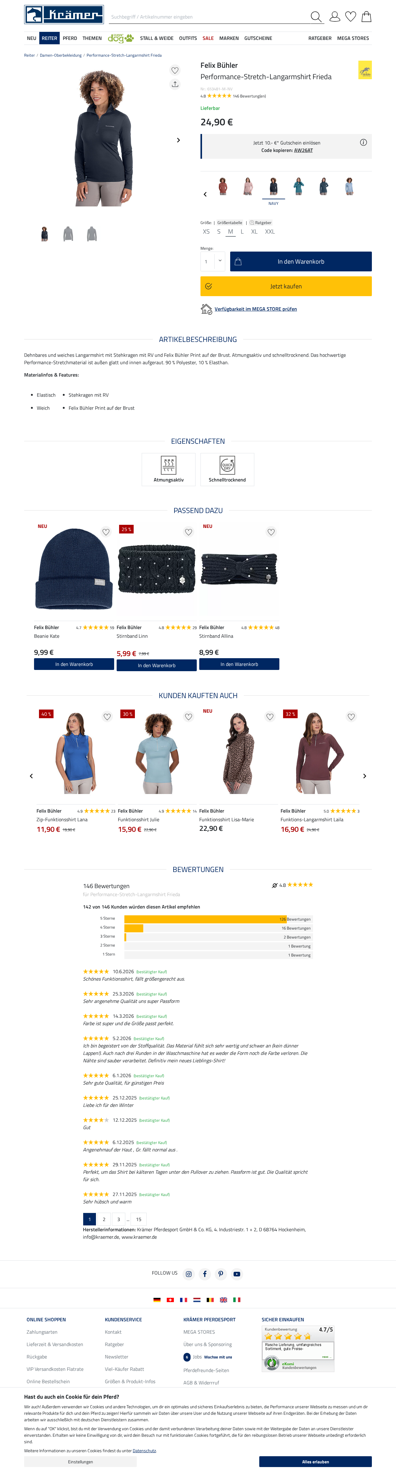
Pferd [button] (70, 38)
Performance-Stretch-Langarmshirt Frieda (124, 55)
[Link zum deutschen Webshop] (158, 1299)
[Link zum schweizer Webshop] (171, 1299)
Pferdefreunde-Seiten (206, 1370)
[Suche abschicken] (318, 17)
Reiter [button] (49, 38)
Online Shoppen (46, 1319)
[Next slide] (178, 140)
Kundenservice (123, 1319)
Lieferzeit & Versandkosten (55, 1344)
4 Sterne (107, 927)
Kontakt (113, 1332)
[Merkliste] (350, 15)
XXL (270, 231)
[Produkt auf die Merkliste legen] (175, 70)
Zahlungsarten (42, 1332)
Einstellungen (80, 1461)
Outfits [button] (188, 38)
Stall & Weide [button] (157, 38)
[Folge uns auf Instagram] (189, 1274)
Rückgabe (37, 1356)
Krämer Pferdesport (209, 1319)
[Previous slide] (29, 140)
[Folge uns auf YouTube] (237, 1274)
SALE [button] (208, 38)
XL (254, 231)
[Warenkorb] (366, 15)
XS (206, 231)
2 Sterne (107, 945)
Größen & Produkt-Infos (130, 1381)
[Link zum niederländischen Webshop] (198, 1299)
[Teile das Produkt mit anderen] (175, 84)
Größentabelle (230, 222)
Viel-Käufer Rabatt (124, 1369)
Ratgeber (264, 222)
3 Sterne (107, 936)
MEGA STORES (353, 38)
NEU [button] (31, 38)
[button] (121, 38)
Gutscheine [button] (258, 38)
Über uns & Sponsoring (207, 1344)
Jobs (209, 1356)
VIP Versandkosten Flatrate (55, 1369)
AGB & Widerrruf (201, 1382)
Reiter (29, 55)
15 (138, 1219)
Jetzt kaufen (286, 286)
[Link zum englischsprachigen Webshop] (225, 1299)
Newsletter (116, 1356)
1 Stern (108, 954)
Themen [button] (92, 38)
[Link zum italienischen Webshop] (238, 1299)
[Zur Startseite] (64, 14)
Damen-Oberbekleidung (61, 55)
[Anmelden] (334, 15)
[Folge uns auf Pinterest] (221, 1274)
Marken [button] (229, 38)
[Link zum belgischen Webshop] (211, 1299)
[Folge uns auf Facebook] (205, 1274)
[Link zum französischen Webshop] (185, 1299)
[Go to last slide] (32, 776)
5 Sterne (107, 918)
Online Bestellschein (48, 1381)
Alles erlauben (315, 1461)
